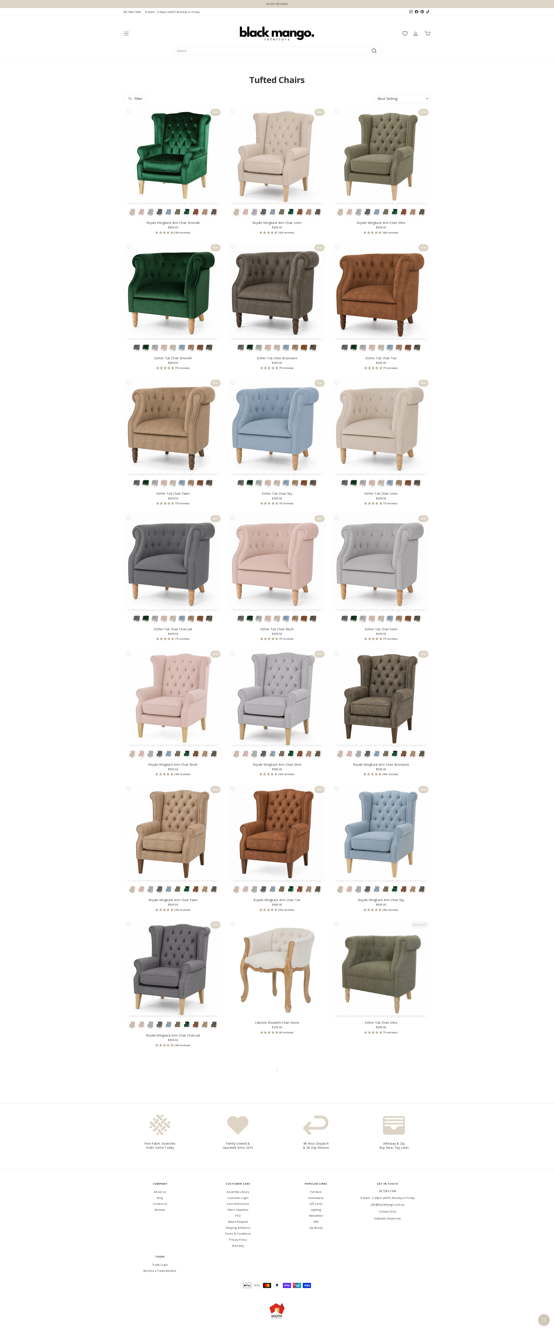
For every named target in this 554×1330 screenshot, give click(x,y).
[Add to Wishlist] (128, 112)
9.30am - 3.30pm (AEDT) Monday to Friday (172, 12)
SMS (316, 1221)
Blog (160, 1198)
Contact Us (160, 1203)
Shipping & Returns (238, 1227)
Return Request (238, 1221)
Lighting (316, 1209)
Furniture (316, 1192)
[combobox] (277, 51)
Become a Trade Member (159, 1270)
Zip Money (316, 1227)
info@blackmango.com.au (387, 1204)
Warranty (238, 1245)
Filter (138, 98)
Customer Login (237, 1198)
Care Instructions (238, 1203)
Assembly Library (238, 1192)
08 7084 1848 (132, 12)
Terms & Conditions (238, 1233)
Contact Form (387, 1211)
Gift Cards (316, 1203)
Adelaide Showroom (387, 1218)
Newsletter (316, 1215)
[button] (164, 232)
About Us (160, 1192)
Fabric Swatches (237, 1209)
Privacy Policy (238, 1239)
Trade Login (160, 1264)
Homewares (316, 1198)
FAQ (238, 1215)
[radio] (132, 212)
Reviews (160, 1209)
